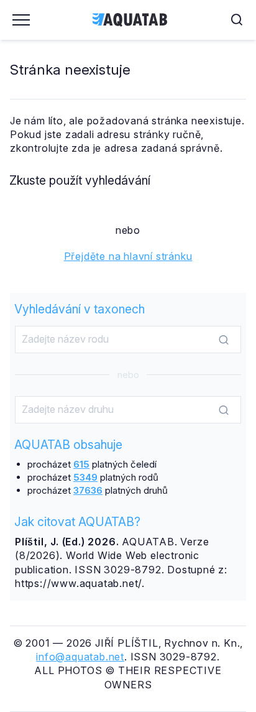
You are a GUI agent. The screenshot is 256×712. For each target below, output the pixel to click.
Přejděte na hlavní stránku (128, 256)
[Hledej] (223, 340)
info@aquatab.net (80, 656)
